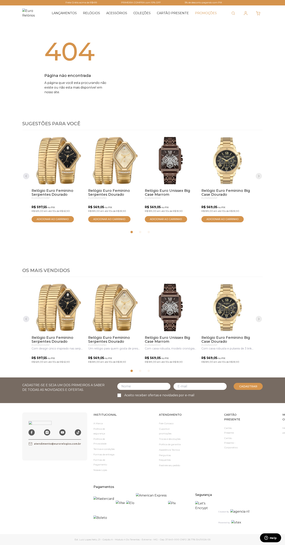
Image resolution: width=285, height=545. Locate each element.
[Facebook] (31, 432)
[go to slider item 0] (131, 232)
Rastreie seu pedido (169, 465)
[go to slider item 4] (140, 232)
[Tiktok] (78, 432)
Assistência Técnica (169, 449)
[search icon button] (233, 13)
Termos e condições (104, 449)
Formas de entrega (103, 454)
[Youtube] (62, 432)
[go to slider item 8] (149, 232)
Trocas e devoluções (169, 438)
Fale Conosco (166, 423)
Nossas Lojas (100, 470)
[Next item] (259, 176)
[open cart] (258, 13)
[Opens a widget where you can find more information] (270, 538)
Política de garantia (170, 444)
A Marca (98, 423)
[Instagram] (47, 432)
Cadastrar (248, 386)
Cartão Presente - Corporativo (231, 443)
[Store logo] (31, 13)
